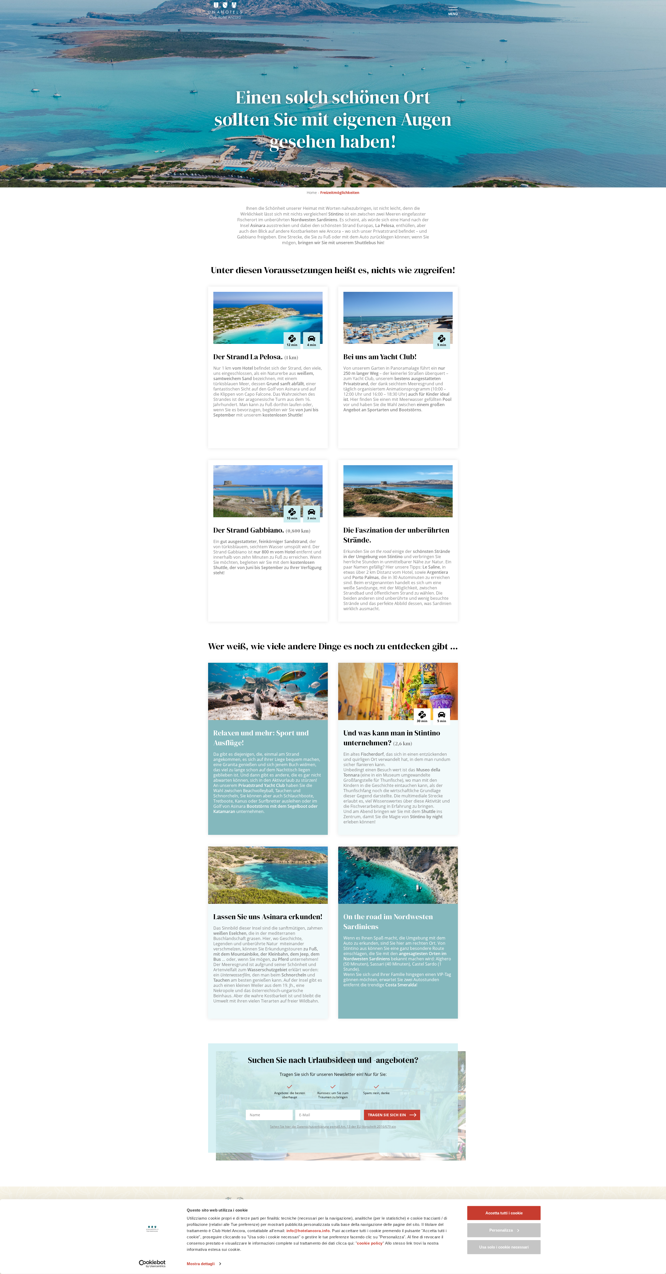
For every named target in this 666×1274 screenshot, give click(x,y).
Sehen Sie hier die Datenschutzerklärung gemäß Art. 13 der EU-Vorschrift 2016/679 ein (333, 1126)
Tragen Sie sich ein (387, 1114)
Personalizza (501, 1230)
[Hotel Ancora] (225, 10)
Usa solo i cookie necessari (504, 1247)
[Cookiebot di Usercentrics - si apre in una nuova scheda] (152, 1264)
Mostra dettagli (201, 1264)
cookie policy (370, 1243)
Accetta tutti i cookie (504, 1213)
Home (312, 192)
